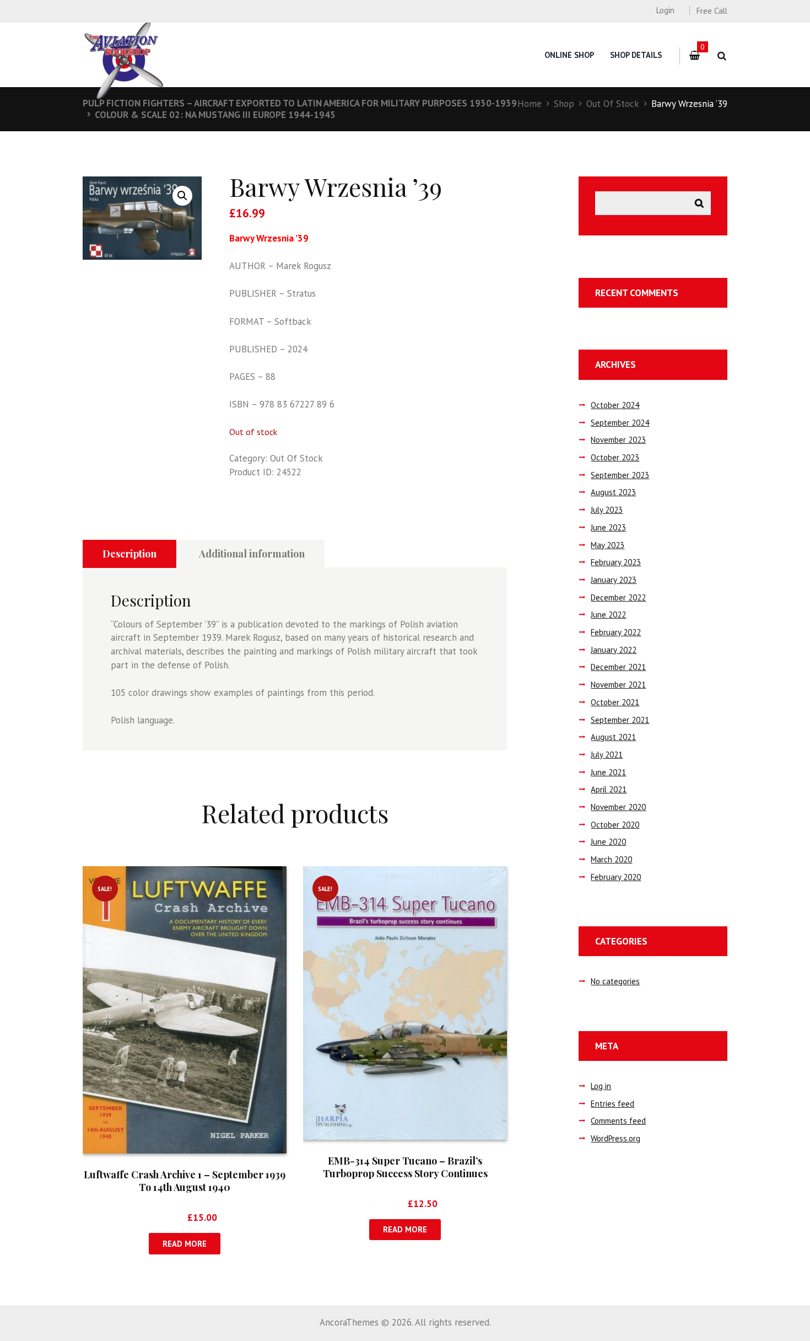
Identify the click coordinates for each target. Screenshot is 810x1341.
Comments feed (618, 1120)
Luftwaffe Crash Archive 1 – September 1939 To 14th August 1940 (184, 1181)
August (613, 492)
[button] (182, 196)
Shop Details (636, 55)
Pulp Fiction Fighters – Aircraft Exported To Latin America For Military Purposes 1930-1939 (300, 103)
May (607, 545)
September (620, 422)
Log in (601, 1086)
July (607, 510)
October (615, 405)
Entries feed (612, 1103)
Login (665, 10)
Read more (185, 1243)
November (618, 440)
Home (529, 104)
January (613, 580)
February (616, 562)
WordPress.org (615, 1138)
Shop (564, 104)
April (609, 789)
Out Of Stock (612, 104)
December (618, 597)
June (608, 527)
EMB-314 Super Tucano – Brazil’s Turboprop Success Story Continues (405, 1167)
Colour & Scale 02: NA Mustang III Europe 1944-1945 (215, 115)
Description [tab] (129, 553)
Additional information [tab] (252, 553)
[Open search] (721, 56)
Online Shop (569, 55)
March (611, 859)
